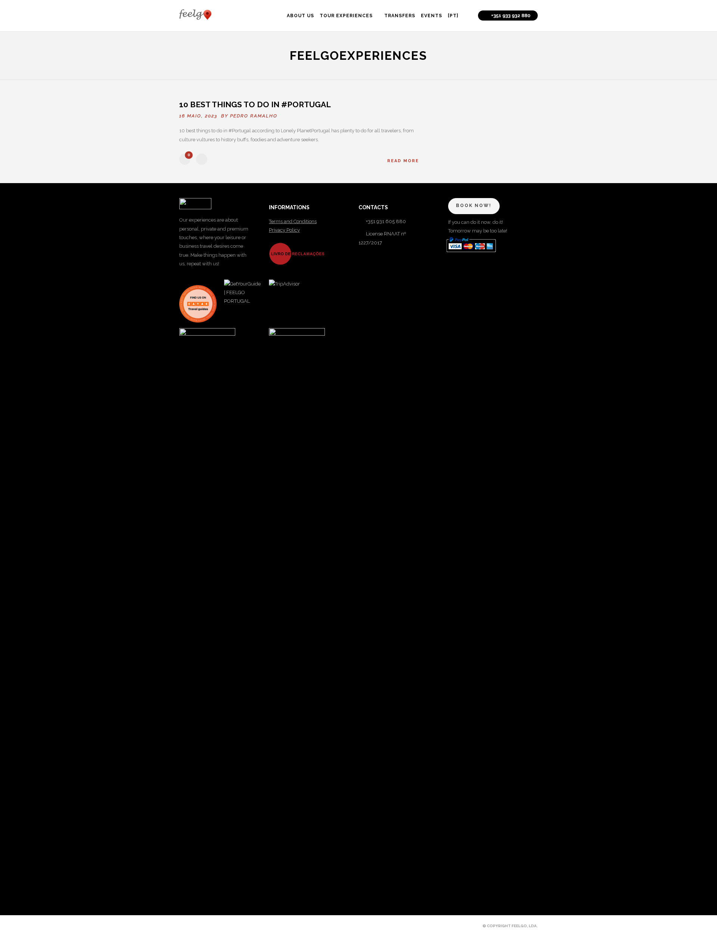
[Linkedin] (208, 925)
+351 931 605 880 (386, 221)
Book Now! (473, 205)
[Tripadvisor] (234, 925)
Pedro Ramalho (253, 115)
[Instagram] (221, 925)
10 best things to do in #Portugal (256, 104)
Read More (403, 160)
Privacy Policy (284, 230)
